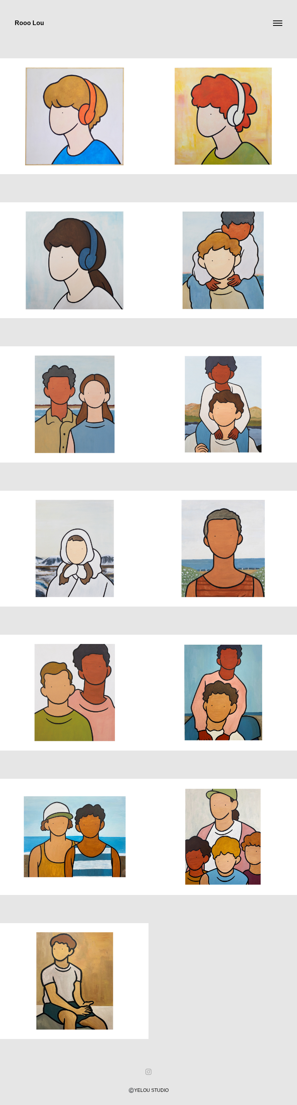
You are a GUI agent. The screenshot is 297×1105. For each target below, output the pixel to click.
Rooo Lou (29, 23)
